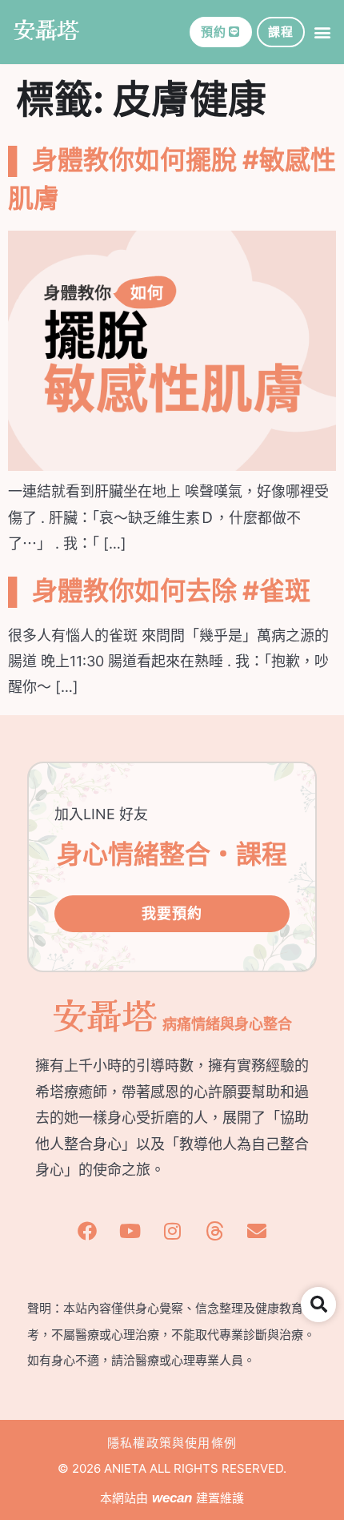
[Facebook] (87, 1231)
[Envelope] (257, 1231)
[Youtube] (129, 1231)
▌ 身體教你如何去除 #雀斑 (159, 590)
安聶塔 (46, 29)
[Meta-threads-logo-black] (214, 1231)
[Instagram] (172, 1231)
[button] (323, 32)
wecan (172, 1498)
